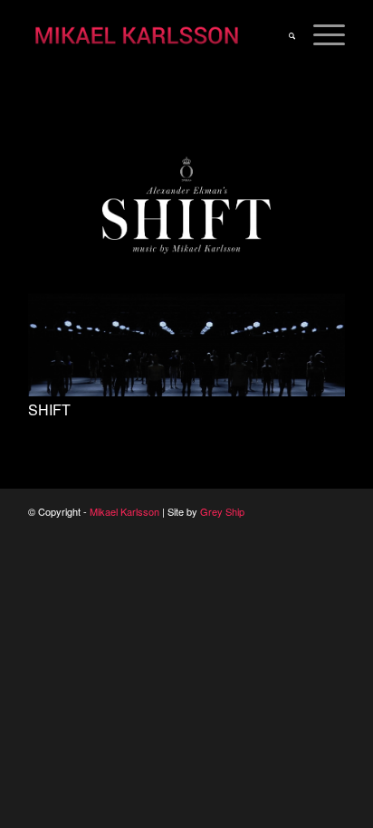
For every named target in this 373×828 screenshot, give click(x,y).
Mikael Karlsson (124, 511)
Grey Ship (222, 511)
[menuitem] (283, 36)
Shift (49, 409)
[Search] (283, 36)
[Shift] (186, 391)
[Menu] (320, 36)
